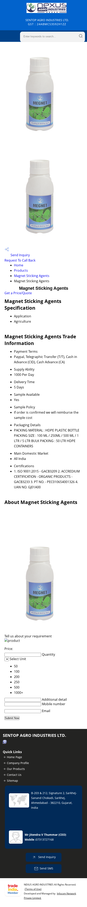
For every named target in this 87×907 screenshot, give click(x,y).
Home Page (14, 757)
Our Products (16, 769)
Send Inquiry (20, 255)
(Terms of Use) (33, 889)
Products (21, 270)
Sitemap (12, 781)
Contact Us (14, 775)
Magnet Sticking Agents (31, 276)
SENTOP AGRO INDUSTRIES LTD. (47, 22)
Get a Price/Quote (18, 293)
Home (18, 265)
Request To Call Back (19, 260)
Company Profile (18, 763)
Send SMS (46, 868)
